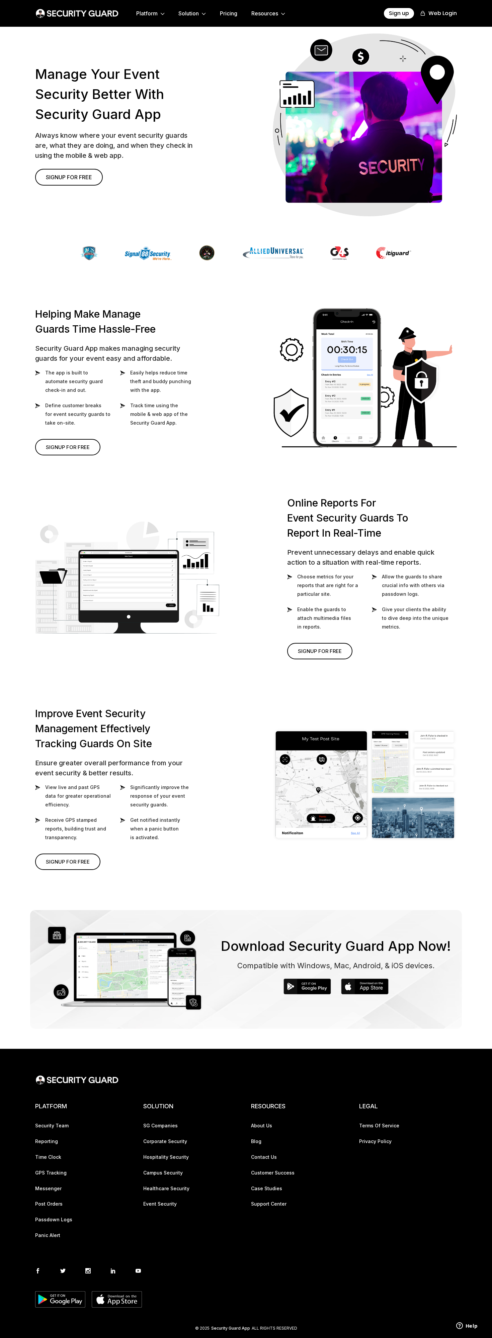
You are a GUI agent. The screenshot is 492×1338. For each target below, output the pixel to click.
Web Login (442, 13)
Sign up (399, 13)
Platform (147, 13)
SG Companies (160, 1125)
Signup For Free (69, 177)
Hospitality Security (166, 1157)
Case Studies (266, 1188)
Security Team (52, 1125)
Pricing (228, 13)
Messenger (48, 1188)
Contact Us (264, 1157)
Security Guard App (230, 1328)
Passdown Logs (53, 1219)
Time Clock (48, 1157)
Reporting (46, 1141)
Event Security (160, 1204)
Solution (189, 13)
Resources (265, 13)
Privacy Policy (375, 1141)
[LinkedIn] (113, 1271)
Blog (256, 1141)
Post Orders (49, 1204)
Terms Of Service (379, 1125)
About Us (261, 1125)
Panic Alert (47, 1235)
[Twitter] (63, 1271)
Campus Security (163, 1173)
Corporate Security (165, 1141)
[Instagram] (88, 1271)
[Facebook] (37, 1271)
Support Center (268, 1204)
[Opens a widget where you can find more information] (466, 1326)
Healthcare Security (166, 1188)
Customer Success (273, 1173)
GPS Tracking (51, 1173)
